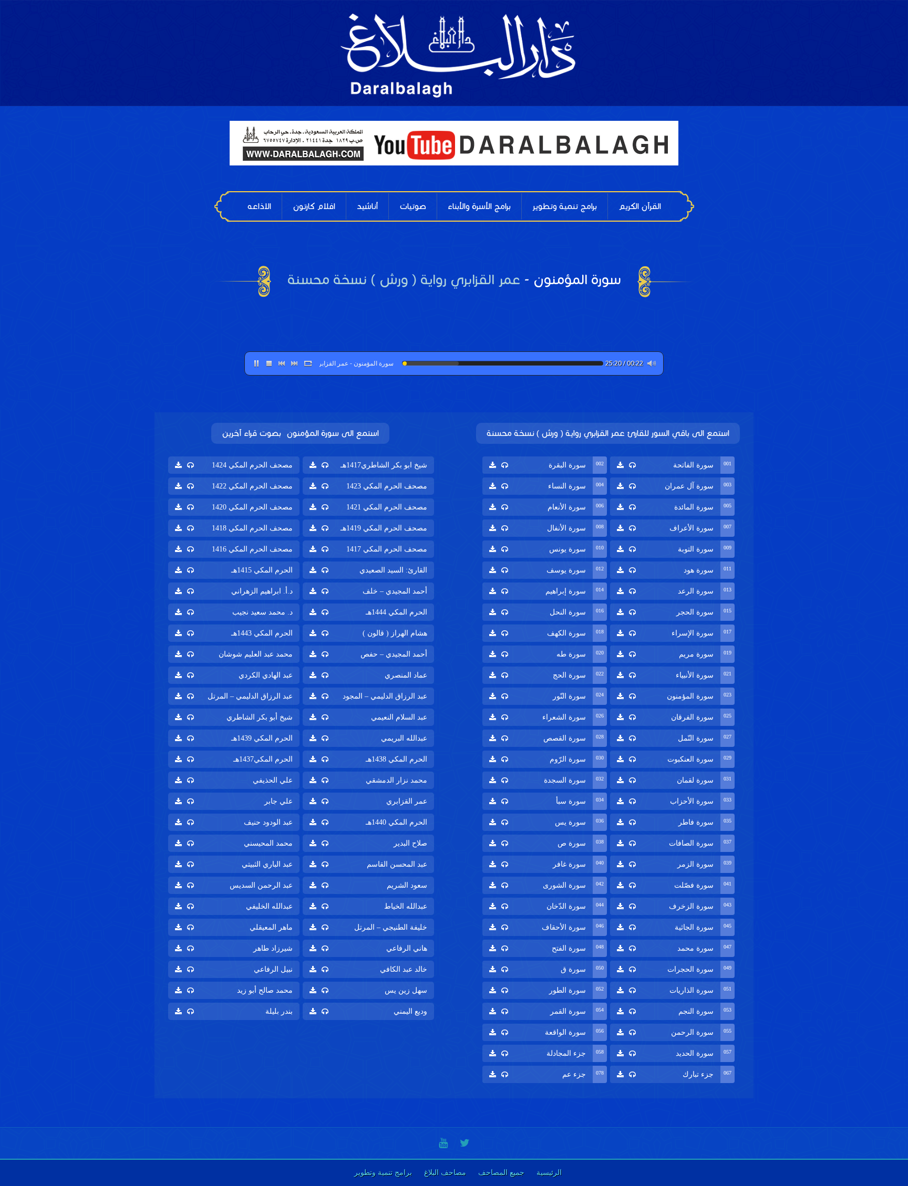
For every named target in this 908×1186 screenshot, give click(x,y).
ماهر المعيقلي (271, 927)
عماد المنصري (406, 675)
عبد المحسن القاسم (397, 864)
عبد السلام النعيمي (399, 717)
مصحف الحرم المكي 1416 (252, 549)
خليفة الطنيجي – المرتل (390, 927)
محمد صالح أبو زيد (265, 990)
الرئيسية (549, 1173)
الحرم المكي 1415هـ (262, 570)
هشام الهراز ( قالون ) (395, 633)
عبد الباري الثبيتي (267, 864)
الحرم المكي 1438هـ (396, 759)
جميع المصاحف (501, 1173)
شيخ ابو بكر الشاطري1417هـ (383, 465)
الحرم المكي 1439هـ (262, 738)
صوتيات (412, 206)
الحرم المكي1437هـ (263, 759)
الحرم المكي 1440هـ (396, 822)
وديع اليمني (410, 1011)
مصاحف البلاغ (445, 1173)
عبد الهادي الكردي (266, 675)
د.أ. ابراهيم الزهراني (262, 591)
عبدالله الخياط (405, 906)
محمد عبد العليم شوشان (256, 654)
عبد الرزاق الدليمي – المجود (385, 696)
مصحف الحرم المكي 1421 (386, 507)
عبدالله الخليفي (269, 906)
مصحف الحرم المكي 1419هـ (383, 528)
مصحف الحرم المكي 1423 (386, 486)
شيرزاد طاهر (273, 948)
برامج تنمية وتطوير (564, 206)
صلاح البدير (410, 843)
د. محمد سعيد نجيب (262, 612)
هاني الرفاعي (406, 948)
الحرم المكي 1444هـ (396, 612)
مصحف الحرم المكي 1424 (252, 465)
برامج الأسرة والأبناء (479, 206)
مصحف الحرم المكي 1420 (252, 507)
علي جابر (278, 801)
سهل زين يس (406, 990)
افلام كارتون (314, 206)
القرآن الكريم (639, 206)
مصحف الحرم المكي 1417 (386, 549)
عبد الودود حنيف (268, 822)
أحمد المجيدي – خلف (395, 591)
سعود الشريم (407, 885)
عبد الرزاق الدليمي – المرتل (250, 696)
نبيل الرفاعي (273, 969)
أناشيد (367, 206)
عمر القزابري (406, 801)
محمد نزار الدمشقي (396, 780)
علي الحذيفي (273, 780)
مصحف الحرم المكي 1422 (252, 486)
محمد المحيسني (268, 843)
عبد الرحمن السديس (261, 885)
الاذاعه (259, 206)
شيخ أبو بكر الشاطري (259, 717)
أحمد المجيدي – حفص (393, 654)
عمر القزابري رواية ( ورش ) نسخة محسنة (403, 279)
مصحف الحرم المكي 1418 (252, 528)
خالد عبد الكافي (403, 969)
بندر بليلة (279, 1011)
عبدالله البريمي (404, 738)
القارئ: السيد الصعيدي (393, 570)
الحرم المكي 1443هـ (262, 633)
